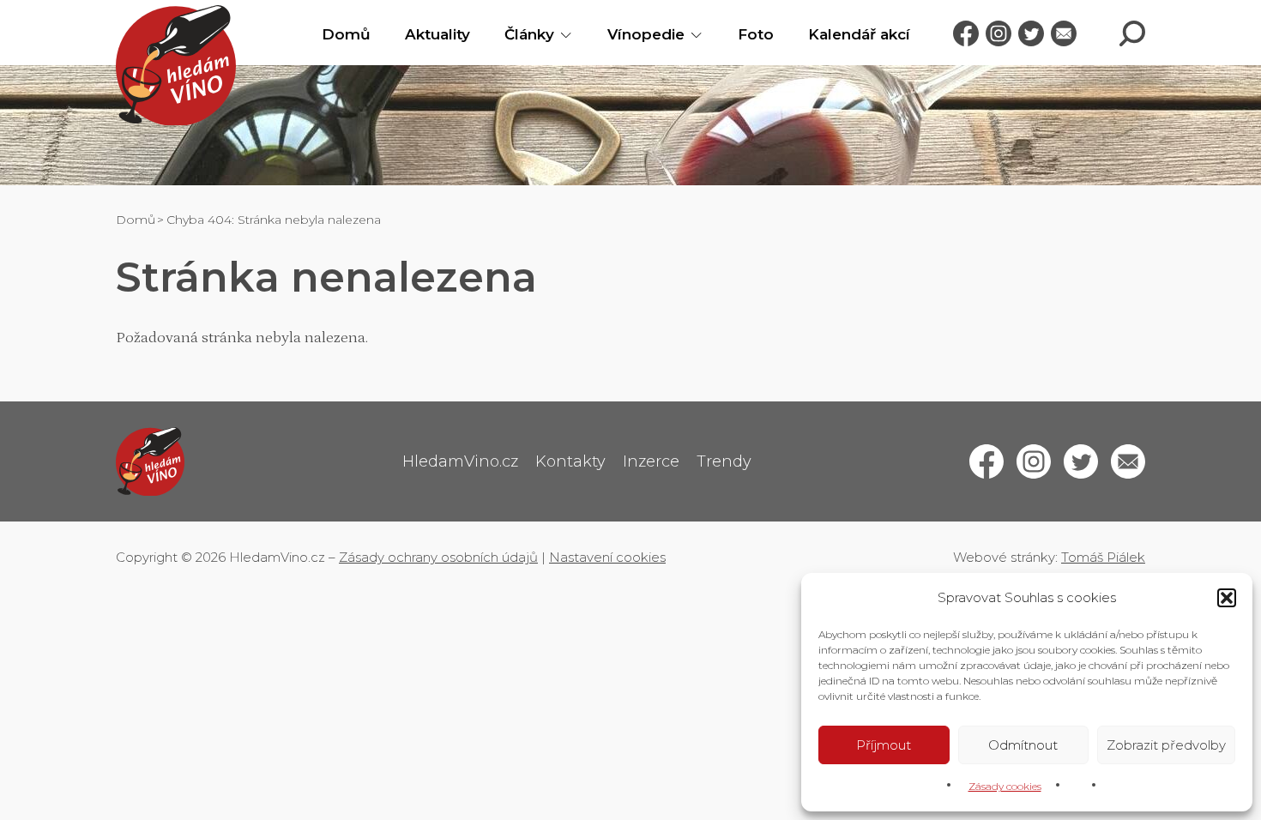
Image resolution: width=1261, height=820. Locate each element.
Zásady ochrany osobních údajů (438, 557)
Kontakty (570, 461)
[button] (1226, 597)
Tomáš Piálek (1103, 557)
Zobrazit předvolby (1166, 745)
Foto (756, 34)
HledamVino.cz (460, 461)
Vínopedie (646, 34)
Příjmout (883, 745)
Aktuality (437, 34)
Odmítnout (1023, 745)
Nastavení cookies (607, 557)
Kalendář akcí (859, 34)
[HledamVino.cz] (176, 65)
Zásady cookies (1004, 786)
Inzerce (651, 461)
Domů (346, 34)
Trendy (724, 461)
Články (529, 34)
